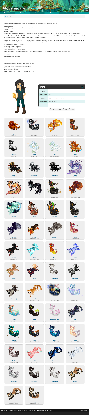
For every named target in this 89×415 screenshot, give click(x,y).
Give (52, 109)
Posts (72, 109)
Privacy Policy (27, 410)
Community (7, 12)
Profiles (7, 17)
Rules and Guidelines (39, 410)
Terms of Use (17, 410)
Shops (51, 12)
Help (81, 12)
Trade (59, 109)
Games (22, 12)
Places (37, 12)
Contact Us (49, 410)
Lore (66, 12)
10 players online (84, 410)
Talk (65, 109)
